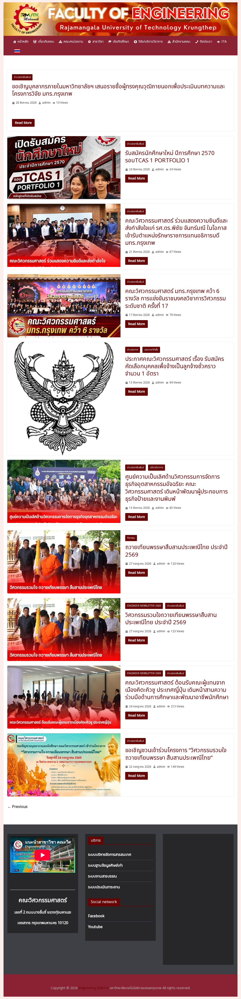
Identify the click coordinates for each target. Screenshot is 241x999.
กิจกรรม (131, 538)
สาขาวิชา (98, 41)
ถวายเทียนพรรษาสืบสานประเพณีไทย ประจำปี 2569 (176, 551)
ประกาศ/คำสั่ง (151, 350)
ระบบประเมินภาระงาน (104, 887)
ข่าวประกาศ (132, 350)
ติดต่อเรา (206, 41)
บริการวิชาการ (156, 467)
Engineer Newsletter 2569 (144, 606)
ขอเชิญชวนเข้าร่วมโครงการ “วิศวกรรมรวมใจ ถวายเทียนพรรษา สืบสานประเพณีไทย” (175, 754)
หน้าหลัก (23, 41)
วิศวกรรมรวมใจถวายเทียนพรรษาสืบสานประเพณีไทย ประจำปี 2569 (171, 619)
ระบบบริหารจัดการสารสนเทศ (109, 854)
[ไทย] (17, 51)
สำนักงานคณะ (181, 41)
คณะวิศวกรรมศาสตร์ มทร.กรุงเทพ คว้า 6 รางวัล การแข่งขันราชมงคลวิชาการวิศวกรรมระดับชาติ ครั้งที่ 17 (175, 298)
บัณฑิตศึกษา (121, 41)
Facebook (96, 916)
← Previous (17, 807)
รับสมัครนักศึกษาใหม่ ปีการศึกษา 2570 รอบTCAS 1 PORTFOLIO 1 (170, 157)
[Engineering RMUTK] (120, 5)
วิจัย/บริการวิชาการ (150, 41)
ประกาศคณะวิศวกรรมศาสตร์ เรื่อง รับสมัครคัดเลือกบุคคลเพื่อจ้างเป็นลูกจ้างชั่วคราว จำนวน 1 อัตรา (174, 366)
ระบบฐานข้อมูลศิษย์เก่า (105, 865)
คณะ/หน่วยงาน (73, 41)
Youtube (95, 927)
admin (46, 103)
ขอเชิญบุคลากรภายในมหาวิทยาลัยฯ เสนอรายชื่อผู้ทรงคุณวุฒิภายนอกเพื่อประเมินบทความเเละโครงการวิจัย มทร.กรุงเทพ (118, 90)
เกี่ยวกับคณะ (46, 41)
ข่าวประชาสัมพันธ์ (22, 77)
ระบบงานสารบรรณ (102, 876)
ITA (224, 41)
